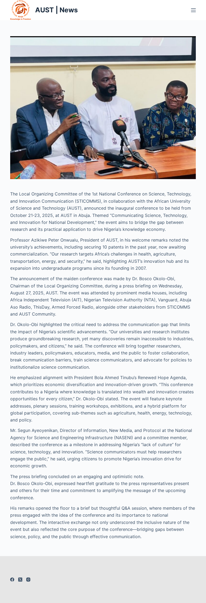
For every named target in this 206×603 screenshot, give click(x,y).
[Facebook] (12, 580)
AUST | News (56, 10)
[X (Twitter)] (20, 580)
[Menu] (193, 10)
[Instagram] (28, 580)
